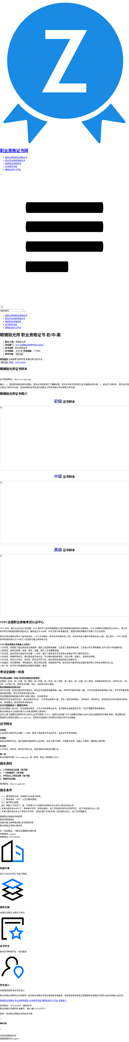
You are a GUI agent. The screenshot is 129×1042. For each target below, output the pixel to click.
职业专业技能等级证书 (15, 160)
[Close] (1, 1029)
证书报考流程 (11, 166)
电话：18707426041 (17, 362)
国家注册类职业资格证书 (16, 157)
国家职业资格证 (7, 1000)
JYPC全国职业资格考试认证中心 (29, 345)
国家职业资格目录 (13, 163)
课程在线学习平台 (13, 170)
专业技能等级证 (22, 1000)
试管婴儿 (62, 1000)
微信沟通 (19, 354)
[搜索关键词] (25, 311)
